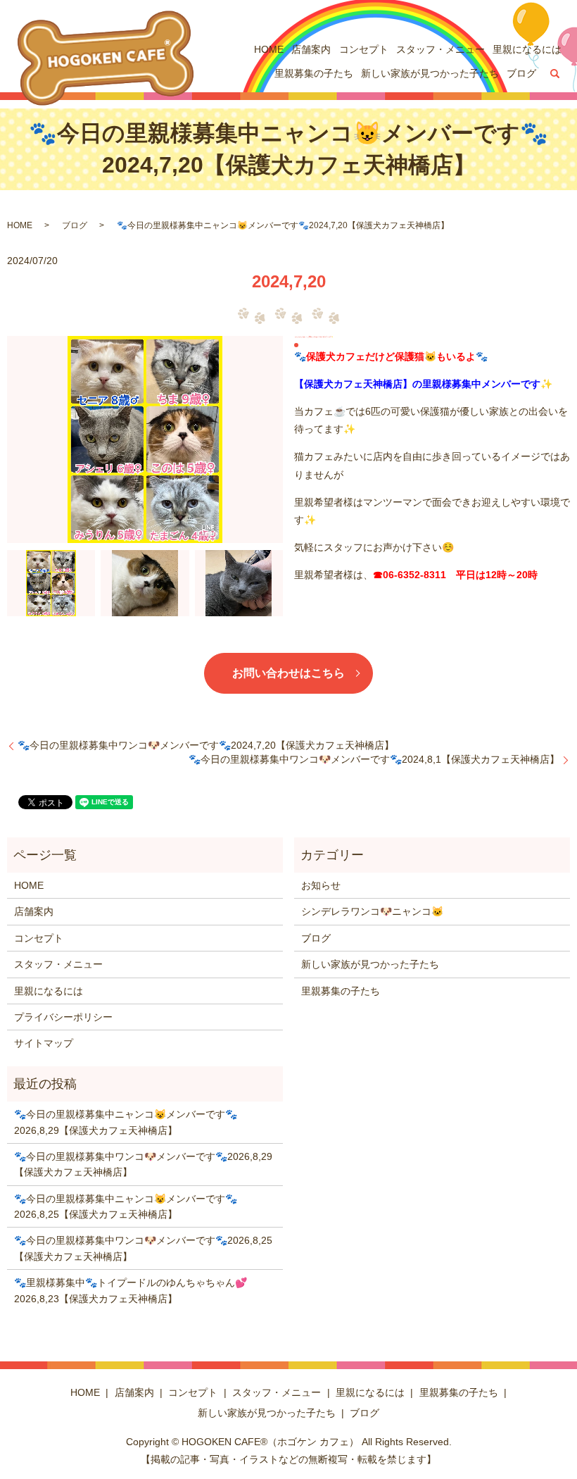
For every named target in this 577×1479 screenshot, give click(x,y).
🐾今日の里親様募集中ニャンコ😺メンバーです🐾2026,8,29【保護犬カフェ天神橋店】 (125, 1122)
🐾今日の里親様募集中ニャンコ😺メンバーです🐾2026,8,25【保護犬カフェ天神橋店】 (125, 1206)
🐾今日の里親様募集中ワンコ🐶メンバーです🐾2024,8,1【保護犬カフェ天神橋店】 (374, 759)
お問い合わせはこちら (288, 673)
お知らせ (321, 885)
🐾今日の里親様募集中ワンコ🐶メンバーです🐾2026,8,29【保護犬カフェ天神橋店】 (143, 1164)
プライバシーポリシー (63, 1017)
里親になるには (527, 49)
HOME (269, 49)
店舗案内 (311, 49)
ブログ (521, 73)
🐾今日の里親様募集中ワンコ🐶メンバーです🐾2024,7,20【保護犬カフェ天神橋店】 (206, 745)
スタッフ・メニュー (440, 49)
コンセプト (363, 49)
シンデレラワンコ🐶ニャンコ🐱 (372, 911)
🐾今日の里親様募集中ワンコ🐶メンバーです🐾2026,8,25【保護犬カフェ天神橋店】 (143, 1248)
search (555, 74)
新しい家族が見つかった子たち (430, 73)
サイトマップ (43, 1043)
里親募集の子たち (313, 73)
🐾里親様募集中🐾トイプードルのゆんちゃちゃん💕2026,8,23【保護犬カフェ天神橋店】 (130, 1290)
